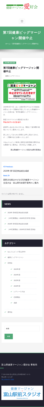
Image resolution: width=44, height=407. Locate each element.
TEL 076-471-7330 (7, 379)
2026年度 (17, 286)
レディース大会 (19, 291)
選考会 (10, 312)
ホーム (7, 44)
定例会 (10, 263)
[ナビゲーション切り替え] (22, 21)
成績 (15, 303)
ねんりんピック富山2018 (16, 252)
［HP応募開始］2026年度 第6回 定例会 (21, 229)
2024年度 (17, 275)
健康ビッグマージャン (12, 76)
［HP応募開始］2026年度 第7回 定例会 (21, 218)
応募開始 (17, 297)
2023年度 (17, 269)
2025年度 (17, 280)
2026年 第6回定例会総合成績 (18, 212)
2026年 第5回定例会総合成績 (18, 224)
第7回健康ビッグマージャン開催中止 (25, 44)
